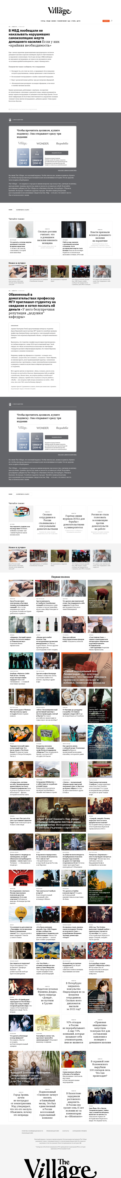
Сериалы (12, 635)
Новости (14, 26)
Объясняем (91, 598)
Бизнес (53, 21)
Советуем (65, 707)
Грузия (38, 852)
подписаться (56, 153)
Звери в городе (66, 743)
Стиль (73, 21)
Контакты (65, 1131)
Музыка (12, 743)
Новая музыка (92, 707)
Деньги (12, 924)
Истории (12, 524)
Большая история (68, 668)
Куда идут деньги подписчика (67, 170)
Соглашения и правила (80, 1131)
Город (43, 21)
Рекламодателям (27, 1133)
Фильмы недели (40, 707)
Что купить (65, 635)
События (65, 1069)
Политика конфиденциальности (32, 1131)
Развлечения (62, 21)
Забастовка (39, 779)
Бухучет (38, 635)
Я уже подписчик (17, 119)
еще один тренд (93, 888)
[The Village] (60, 11)
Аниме (90, 743)
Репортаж (12, 598)
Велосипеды (66, 852)
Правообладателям (52, 1131)
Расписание (39, 888)
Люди (48, 21)
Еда (69, 21)
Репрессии (12, 888)
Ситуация (65, 240)
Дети (78, 21)
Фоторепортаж (41, 816)
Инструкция (13, 240)
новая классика (14, 671)
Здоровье (65, 598)
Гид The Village (40, 598)
